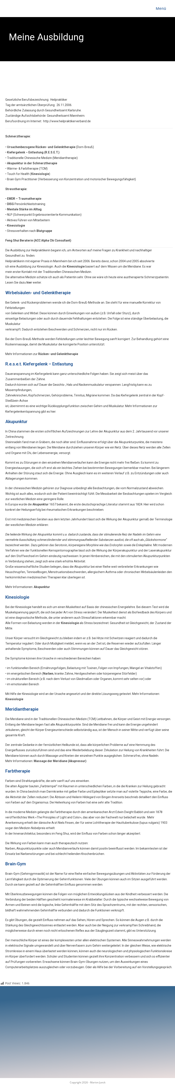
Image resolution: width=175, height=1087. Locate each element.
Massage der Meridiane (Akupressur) (59, 761)
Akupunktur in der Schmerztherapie (32, 163)
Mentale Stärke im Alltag (24, 209)
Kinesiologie (40, 174)
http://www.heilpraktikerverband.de (67, 121)
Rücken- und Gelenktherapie (58, 354)
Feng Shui (12, 240)
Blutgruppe (44, 231)
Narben (48, 673)
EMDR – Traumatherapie (24, 198)
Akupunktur (42, 587)
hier (29, 282)
